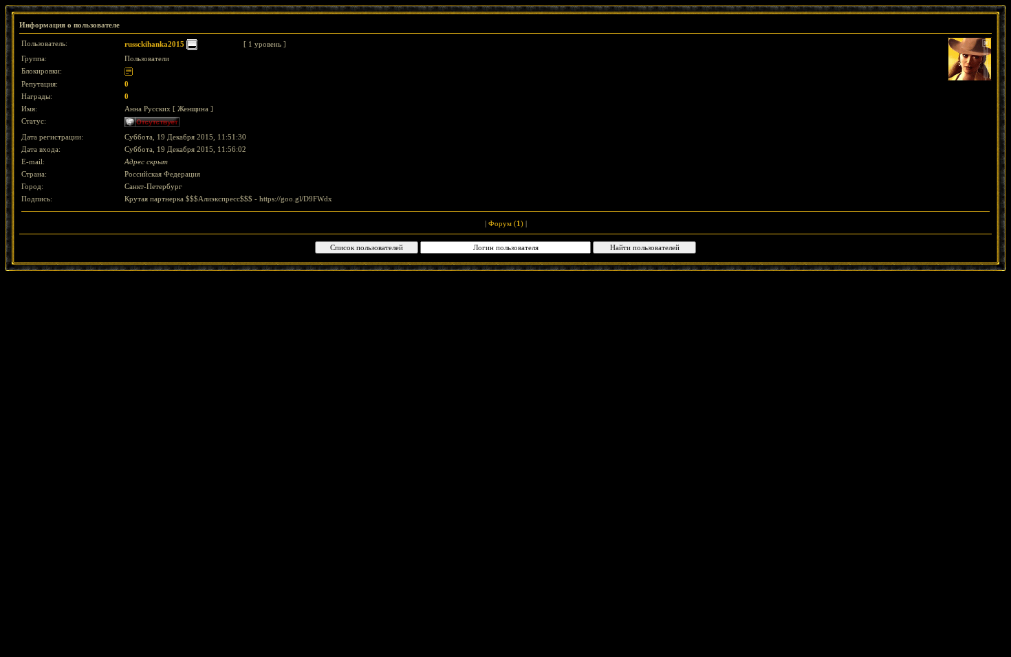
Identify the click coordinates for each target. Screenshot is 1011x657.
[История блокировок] (128, 71)
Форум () (505, 223)
